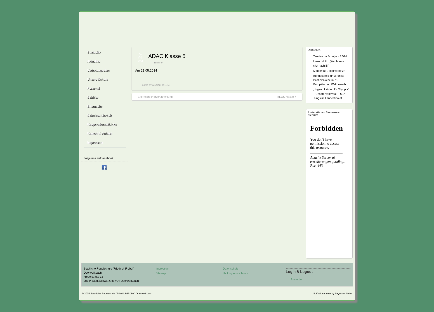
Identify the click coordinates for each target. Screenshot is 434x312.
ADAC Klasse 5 (166, 56)
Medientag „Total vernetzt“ (329, 70)
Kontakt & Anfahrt (99, 133)
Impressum (95, 142)
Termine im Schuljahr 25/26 (330, 56)
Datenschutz (230, 268)
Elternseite (94, 106)
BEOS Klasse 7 (286, 96)
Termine (158, 62)
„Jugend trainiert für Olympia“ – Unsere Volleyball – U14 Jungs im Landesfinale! (331, 94)
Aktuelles (93, 61)
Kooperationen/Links (101, 124)
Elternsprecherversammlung (155, 96)
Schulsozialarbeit (99, 115)
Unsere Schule (97, 79)
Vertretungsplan (98, 70)
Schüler (92, 97)
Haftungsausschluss (235, 273)
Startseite (93, 52)
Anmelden (297, 279)
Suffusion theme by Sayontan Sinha (332, 293)
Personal (93, 88)
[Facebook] (104, 168)
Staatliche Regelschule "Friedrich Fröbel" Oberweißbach (121, 293)
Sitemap (161, 273)
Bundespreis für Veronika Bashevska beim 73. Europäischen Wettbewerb (329, 80)
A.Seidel (156, 85)
